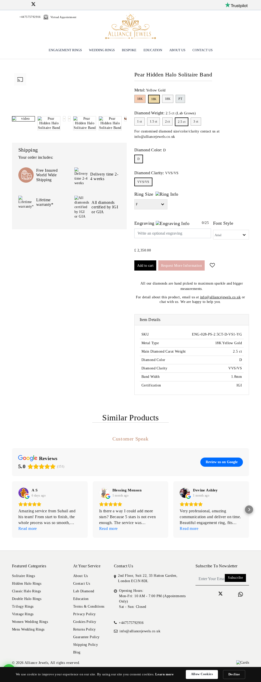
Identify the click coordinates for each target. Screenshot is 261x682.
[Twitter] (33, 5)
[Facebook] (14, 4)
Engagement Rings (65, 50)
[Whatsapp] (240, 594)
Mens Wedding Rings (28, 629)
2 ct (167, 121)
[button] (12, 509)
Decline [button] (234, 674)
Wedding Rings (102, 50)
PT (180, 99)
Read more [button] (27, 528)
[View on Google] (23, 493)
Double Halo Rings (26, 599)
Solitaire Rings (23, 576)
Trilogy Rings (22, 606)
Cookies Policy (84, 622)
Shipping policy (85, 645)
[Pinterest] (46, 4)
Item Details (150, 319)
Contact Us (202, 50)
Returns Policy (84, 629)
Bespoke (129, 50)
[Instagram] (20, 4)
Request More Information (181, 266)
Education (152, 50)
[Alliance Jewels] (130, 27)
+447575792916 (131, 623)
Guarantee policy (86, 637)
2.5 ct (181, 122)
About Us (177, 50)
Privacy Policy (84, 614)
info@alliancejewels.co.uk (154, 137)
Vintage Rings (22, 614)
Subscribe (235, 578)
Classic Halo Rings (26, 591)
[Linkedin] (27, 4)
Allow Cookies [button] (202, 674)
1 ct (139, 121)
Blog (77, 652)
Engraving (145, 223)
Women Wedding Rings (30, 622)
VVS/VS (143, 182)
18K (140, 99)
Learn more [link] (164, 674)
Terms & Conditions (89, 606)
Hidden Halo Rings (26, 583)
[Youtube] (40, 4)
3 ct (195, 121)
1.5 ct (153, 121)
